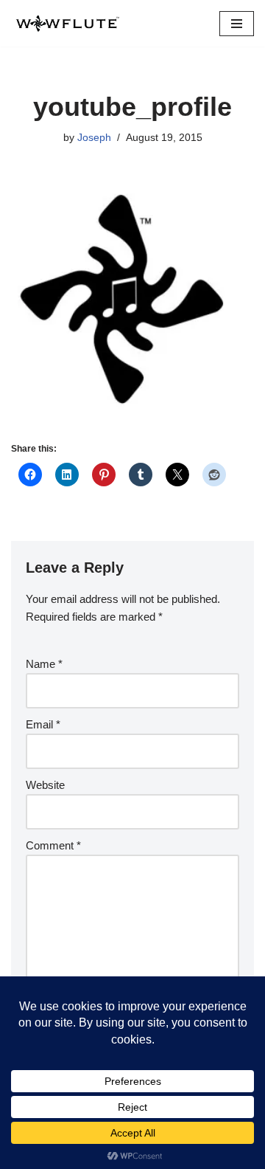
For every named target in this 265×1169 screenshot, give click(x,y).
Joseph (94, 137)
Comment (53, 845)
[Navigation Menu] (236, 23)
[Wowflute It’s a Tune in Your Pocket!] (66, 23)
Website (45, 785)
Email (43, 724)
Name (44, 664)
